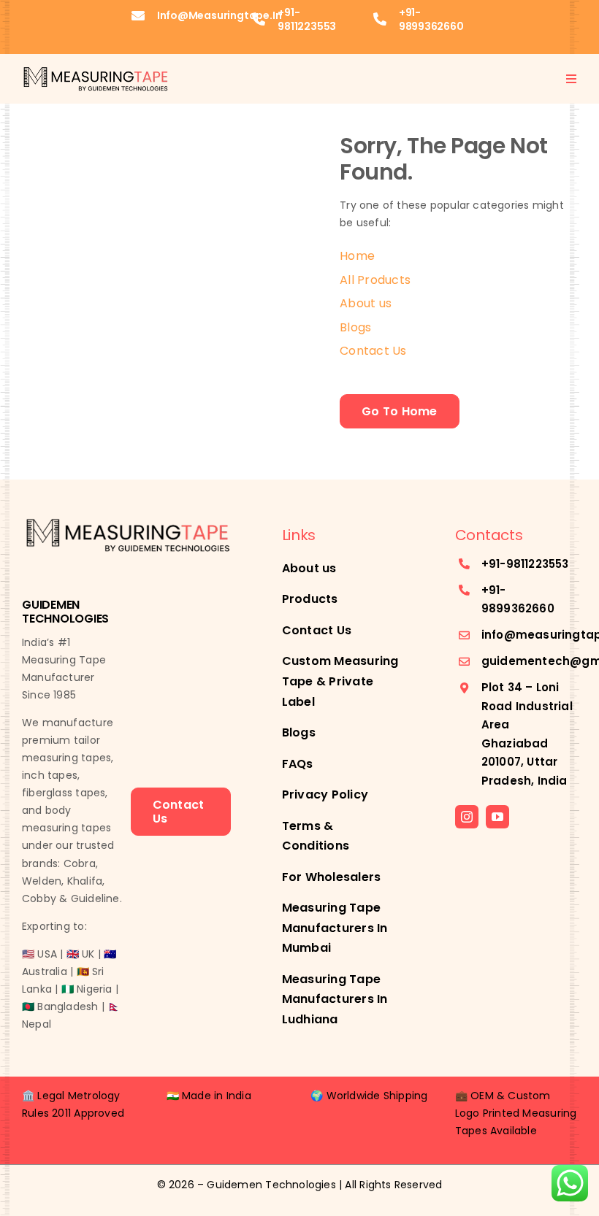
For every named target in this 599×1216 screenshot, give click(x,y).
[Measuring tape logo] (95, 70)
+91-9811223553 (307, 19)
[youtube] (497, 816)
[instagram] (466, 816)
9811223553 (537, 564)
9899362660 (517, 608)
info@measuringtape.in (219, 15)
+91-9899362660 (431, 19)
